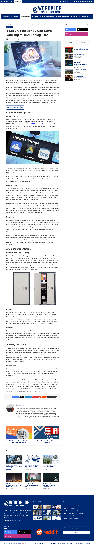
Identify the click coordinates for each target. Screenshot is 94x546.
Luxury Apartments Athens (69, 513)
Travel (74, 16)
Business (15, 16)
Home (7, 16)
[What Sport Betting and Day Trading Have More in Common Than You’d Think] (37, 512)
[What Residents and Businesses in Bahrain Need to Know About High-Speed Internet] (14, 477)
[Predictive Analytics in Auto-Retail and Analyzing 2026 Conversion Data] (51, 477)
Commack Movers (77, 505)
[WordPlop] (47, 9)
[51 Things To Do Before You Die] (69, 71)
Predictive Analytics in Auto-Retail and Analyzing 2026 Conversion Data (50, 485)
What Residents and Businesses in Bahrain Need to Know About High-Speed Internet (14, 485)
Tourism (65, 518)
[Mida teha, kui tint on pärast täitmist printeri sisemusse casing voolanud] (33, 459)
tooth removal (74, 515)
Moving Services (79, 513)
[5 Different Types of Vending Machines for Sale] (69, 50)
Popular (70, 42)
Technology (26, 16)
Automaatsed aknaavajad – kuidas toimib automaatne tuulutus (49, 466)
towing (70, 518)
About (63, 543)
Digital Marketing (63, 16)
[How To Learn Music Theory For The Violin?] (69, 78)
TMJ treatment (67, 515)
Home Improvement (47, 16)
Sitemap (88, 543)
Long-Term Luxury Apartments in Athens (72, 510)
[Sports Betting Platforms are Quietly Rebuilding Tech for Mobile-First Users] (33, 477)
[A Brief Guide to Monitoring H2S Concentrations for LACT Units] (69, 63)
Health (35, 16)
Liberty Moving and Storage (69, 508)
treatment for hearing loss (79, 518)
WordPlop (27, 543)
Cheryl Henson (12, 39)
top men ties (81, 515)
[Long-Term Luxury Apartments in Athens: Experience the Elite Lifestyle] (47, 507)
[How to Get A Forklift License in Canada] (69, 56)
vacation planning (67, 520)
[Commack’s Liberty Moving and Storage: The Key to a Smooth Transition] (37, 507)
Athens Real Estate (67, 505)
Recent (83, 42)
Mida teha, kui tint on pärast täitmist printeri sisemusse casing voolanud (32, 466)
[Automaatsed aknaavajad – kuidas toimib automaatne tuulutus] (51, 459)
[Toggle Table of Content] (21, 107)
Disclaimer (76, 543)
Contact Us (84, 16)
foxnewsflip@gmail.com (15, 520)
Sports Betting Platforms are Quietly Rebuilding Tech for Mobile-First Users (32, 485)
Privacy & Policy (69, 543)
